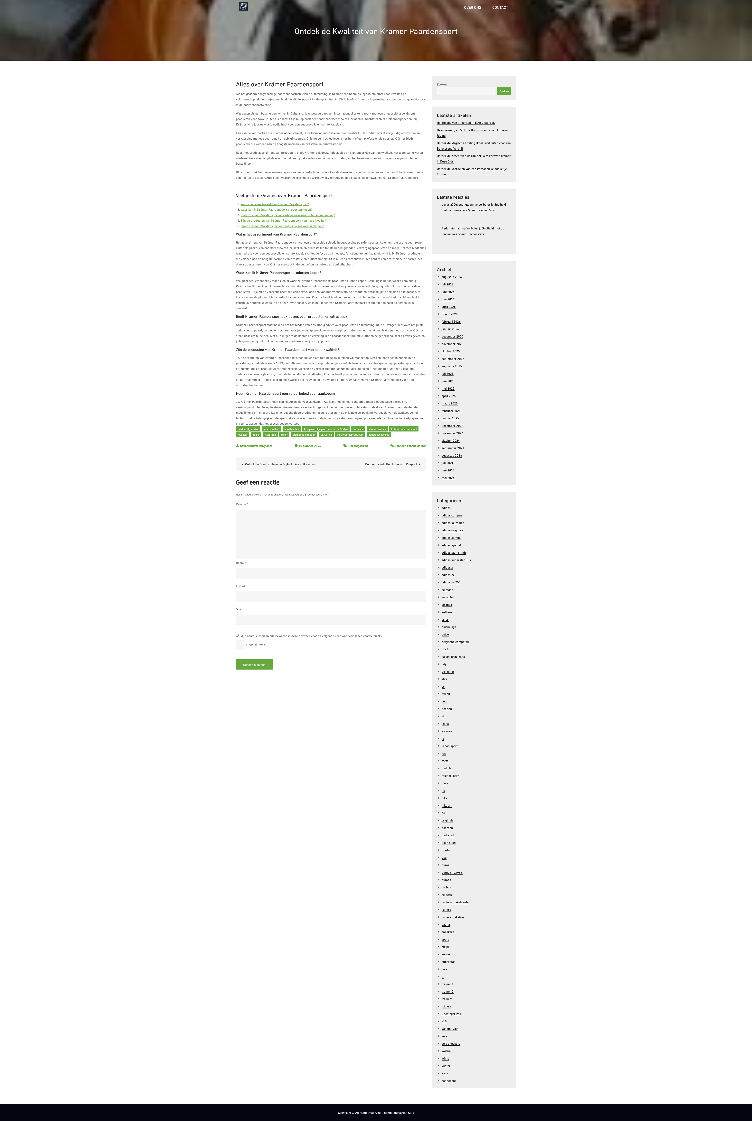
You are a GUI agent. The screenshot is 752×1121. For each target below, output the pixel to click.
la (443, 738)
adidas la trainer (453, 522)
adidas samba (451, 537)
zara (445, 1073)
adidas (446, 507)
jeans (445, 723)
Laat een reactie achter (410, 445)
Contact (500, 7)
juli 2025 (448, 373)
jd (443, 716)
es (443, 686)
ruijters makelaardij (455, 902)
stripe (446, 946)
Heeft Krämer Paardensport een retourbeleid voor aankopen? (282, 225)
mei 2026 (448, 299)
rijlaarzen (270, 434)
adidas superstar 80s (456, 559)
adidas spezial (451, 544)
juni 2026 (448, 291)
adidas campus (452, 515)
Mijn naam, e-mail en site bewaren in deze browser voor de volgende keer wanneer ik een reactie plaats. (311, 635)
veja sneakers (451, 1043)
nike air (447, 805)
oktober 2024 (451, 440)
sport (445, 939)
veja (444, 1035)
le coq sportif (450, 745)
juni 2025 (448, 380)
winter (446, 1065)
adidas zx (448, 574)
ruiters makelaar (453, 916)
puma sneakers (452, 872)
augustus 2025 (452, 366)
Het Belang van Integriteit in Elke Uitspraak (466, 122)
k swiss (447, 730)
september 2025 (453, 358)
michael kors (450, 775)
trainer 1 (448, 983)
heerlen (447, 708)
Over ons (472, 7)
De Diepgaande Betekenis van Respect (391, 464)
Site (238, 609)
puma (445, 864)
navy (445, 783)
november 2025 (452, 343)
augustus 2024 (452, 455)
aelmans (447, 589)
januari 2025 (450, 418)
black (445, 649)
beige (445, 634)
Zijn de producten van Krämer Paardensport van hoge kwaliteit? (284, 220)
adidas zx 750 (451, 582)
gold (444, 701)
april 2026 (449, 306)
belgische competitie (456, 641)
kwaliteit (242, 434)
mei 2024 (448, 477)
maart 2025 (450, 403)
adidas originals (452, 530)
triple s (446, 1006)
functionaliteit (271, 429)
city (444, 664)
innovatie (358, 429)
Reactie (242, 504)
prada (446, 850)
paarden (447, 827)
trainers (447, 998)
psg (444, 857)
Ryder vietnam (452, 228)
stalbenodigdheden (304, 434)
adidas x (447, 567)
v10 (444, 1021)
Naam (241, 562)
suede (446, 954)
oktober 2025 (451, 351)
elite (444, 678)
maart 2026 (450, 313)
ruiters (446, 909)
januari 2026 (450, 328)
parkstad (448, 835)
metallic (447, 768)
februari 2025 (451, 410)
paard (255, 434)
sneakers (448, 931)
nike (444, 797)
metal (445, 760)
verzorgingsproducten (350, 434)
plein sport (449, 842)
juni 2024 (448, 470)
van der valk (450, 1028)
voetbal (446, 1050)
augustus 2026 (452, 276)
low (444, 753)
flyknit (446, 693)
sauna (446, 924)
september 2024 (453, 447)
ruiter (284, 434)
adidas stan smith (454, 552)
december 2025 (452, 336)
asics (445, 619)
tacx (444, 969)
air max (447, 604)
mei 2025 (448, 388)
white (445, 1058)
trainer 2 (448, 991)
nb (443, 790)
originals (447, 820)
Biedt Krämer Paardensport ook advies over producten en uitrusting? (288, 214)
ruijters (447, 894)
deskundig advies (248, 429)
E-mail (241, 585)
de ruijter (448, 671)
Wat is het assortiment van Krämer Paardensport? (275, 203)
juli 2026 (448, 284)
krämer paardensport (404, 429)
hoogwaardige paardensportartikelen (326, 429)
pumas (446, 879)
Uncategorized (358, 445)
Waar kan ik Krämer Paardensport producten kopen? (276, 209)
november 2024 (452, 433)
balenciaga (449, 626)
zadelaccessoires (379, 434)
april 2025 (449, 395)
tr (443, 976)
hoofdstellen (291, 429)
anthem (447, 611)
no (443, 812)
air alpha (448, 597)
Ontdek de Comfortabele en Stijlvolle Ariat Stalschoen (281, 464)
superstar (448, 961)
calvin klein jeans (453, 656)
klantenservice (377, 429)
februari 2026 (451, 321)
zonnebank (449, 1080)
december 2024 (452, 425)
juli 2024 (448, 462)
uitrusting (326, 434)
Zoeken (442, 84)
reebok (446, 887)
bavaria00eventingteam (256, 445)
